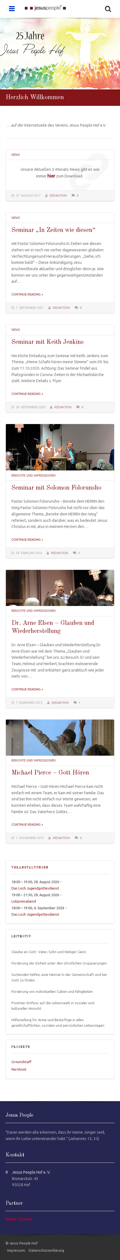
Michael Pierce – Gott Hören (50, 773)
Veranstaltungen (29, 867)
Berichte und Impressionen (33, 475)
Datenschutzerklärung (46, 1250)
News (15, 154)
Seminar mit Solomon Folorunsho (56, 488)
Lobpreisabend (23, 901)
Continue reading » (27, 294)
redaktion (58, 195)
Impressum (16, 1250)
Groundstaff (21, 1062)
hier (51, 175)
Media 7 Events (19, 1219)
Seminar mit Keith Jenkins (47, 342)
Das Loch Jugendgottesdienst (35, 888)
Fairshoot (19, 1069)
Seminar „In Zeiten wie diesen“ (53, 230)
